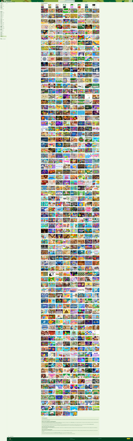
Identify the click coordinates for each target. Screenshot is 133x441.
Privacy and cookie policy (72, 439)
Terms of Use (71, 438)
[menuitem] (3, 3)
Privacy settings (99, 438)
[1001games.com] (6, 1)
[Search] (74, 1)
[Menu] (131, 1)
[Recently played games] (129, 1)
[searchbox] (66, 1)
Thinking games (11, 436)
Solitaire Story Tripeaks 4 (58, 432)
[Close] (6, 3)
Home (8, 436)
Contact (129, 438)
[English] (131, 438)
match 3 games (47, 425)
